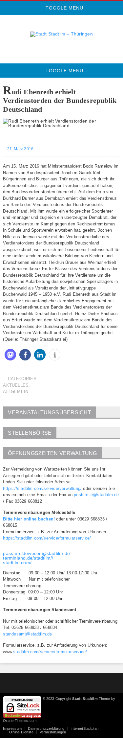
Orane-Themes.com (19, 721)
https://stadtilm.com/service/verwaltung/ (42, 488)
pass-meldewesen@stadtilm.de (36, 553)
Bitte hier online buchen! (29, 519)
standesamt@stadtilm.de (27, 634)
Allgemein (15, 391)
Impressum (12, 728)
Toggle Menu (63, 8)
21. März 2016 (19, 149)
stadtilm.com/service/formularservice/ (50, 651)
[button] (10, 354)
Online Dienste (21, 732)
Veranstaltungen (53, 732)
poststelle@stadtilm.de (96, 494)
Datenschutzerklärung (46, 728)
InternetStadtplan (84, 728)
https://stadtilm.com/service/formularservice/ (47, 538)
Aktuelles (16, 385)
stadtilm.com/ (17, 562)
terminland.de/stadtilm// (28, 558)
